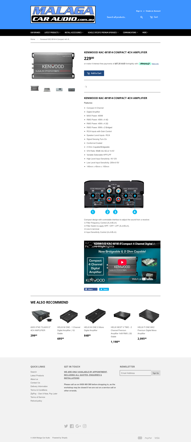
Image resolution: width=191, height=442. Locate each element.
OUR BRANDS (35, 32)
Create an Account (153, 11)
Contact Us (35, 382)
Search (34, 371)
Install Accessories (73, 32)
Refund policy (36, 400)
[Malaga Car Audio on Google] (78, 426)
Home (33, 39)
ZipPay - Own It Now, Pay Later (44, 393)
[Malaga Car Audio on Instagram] (85, 426)
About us (34, 379)
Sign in (139, 11)
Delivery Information (39, 386)
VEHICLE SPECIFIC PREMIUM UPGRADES (102, 32)
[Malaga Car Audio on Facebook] (72, 426)
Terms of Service (38, 397)
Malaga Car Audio (43, 437)
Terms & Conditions (39, 389)
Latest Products (52, 32)
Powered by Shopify (59, 437)
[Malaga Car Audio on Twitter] (66, 426)
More (145, 32)
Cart (156, 16)
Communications (130, 32)
